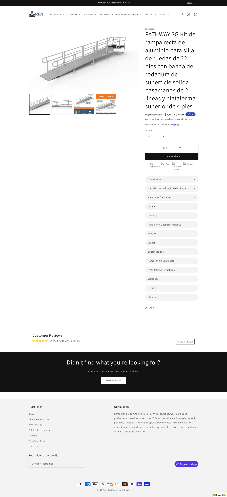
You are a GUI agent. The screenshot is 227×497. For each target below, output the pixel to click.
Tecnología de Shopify (121, 490)
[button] (57, 14)
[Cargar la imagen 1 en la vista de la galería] (39, 104)
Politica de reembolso (40, 430)
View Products (113, 380)
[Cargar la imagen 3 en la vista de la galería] (84, 104)
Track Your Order (37, 440)
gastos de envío (155, 119)
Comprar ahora (172, 156)
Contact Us (34, 446)
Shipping (33, 435)
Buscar (32, 413)
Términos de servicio (39, 419)
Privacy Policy (35, 424)
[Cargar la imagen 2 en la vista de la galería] (61, 104)
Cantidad (149, 130)
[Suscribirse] (80, 464)
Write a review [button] (185, 341)
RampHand (107, 490)
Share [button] (151, 307)
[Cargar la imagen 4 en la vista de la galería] (106, 104)
